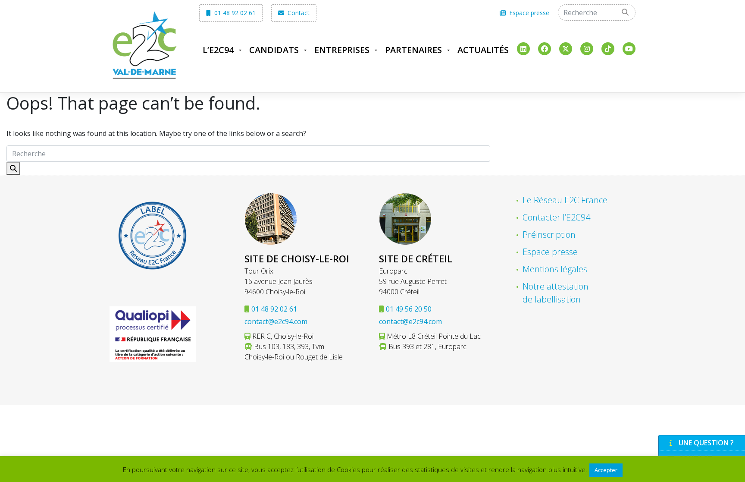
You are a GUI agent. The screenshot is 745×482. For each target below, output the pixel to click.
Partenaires (413, 50)
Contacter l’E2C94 (556, 217)
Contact (298, 13)
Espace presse (528, 13)
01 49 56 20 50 (409, 309)
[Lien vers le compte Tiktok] (607, 48)
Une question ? (706, 442)
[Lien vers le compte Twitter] (565, 48)
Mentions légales (555, 269)
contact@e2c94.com (275, 321)
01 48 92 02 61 (234, 13)
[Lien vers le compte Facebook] (544, 48)
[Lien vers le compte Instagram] (586, 48)
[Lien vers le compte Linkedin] (523, 48)
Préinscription (549, 234)
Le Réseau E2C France (565, 200)
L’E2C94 (218, 50)
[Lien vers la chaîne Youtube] (629, 48)
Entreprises (341, 50)
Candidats (274, 50)
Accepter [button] (606, 470)
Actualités (483, 50)
